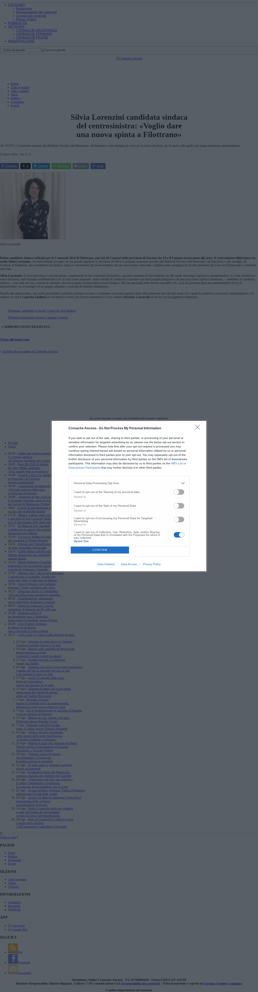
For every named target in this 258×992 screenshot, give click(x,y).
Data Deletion (106, 564)
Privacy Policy (152, 564)
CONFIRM (100, 549)
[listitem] (129, 483)
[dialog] (129, 496)
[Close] (199, 428)
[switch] (179, 492)
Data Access (129, 564)
